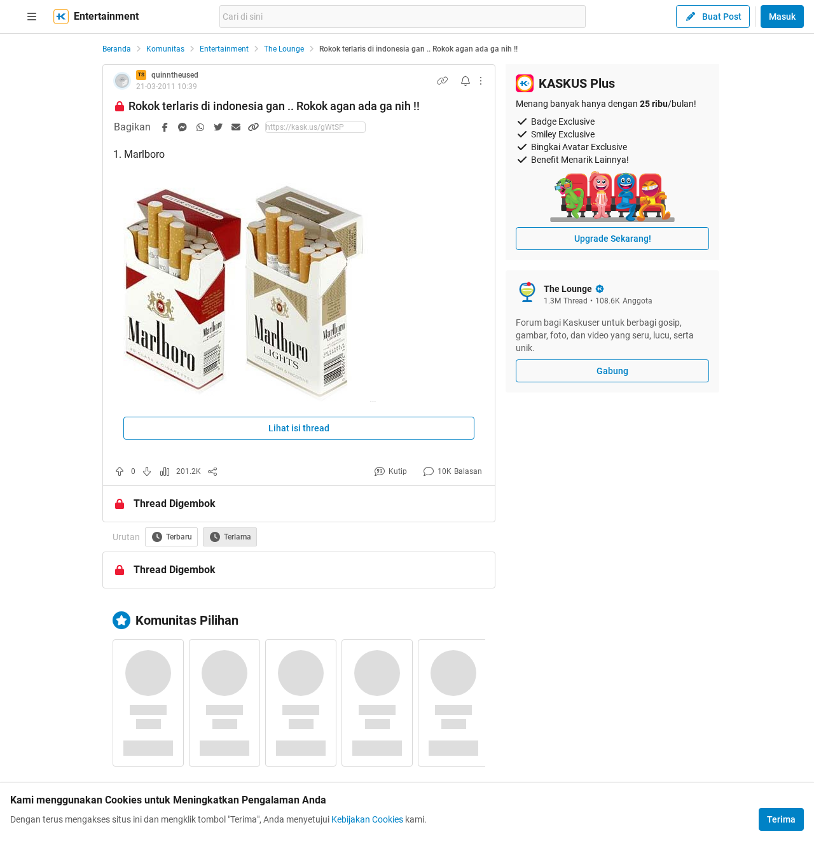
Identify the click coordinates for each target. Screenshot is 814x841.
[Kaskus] (61, 16)
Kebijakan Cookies (367, 819)
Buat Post (722, 16)
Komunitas (165, 49)
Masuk (782, 16)
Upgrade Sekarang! (612, 238)
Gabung (612, 371)
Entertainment (224, 49)
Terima (781, 819)
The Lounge (284, 49)
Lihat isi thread (298, 428)
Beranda (116, 49)
